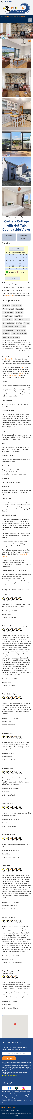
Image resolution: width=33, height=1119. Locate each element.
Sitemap (8, 1113)
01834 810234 (8, 2)
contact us (9, 295)
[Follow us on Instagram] (23, 1088)
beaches (20, 373)
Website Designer (22, 1113)
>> (26, 249)
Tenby (22, 367)
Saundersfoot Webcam (10, 16)
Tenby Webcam (21, 16)
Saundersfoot (9, 359)
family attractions (15, 375)
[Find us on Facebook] (9, 1088)
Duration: (8, 275)
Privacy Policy (13, 1113)
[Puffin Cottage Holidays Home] (16, 8)
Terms (3, 1113)
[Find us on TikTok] (16, 1088)
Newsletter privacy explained (9, 1075)
